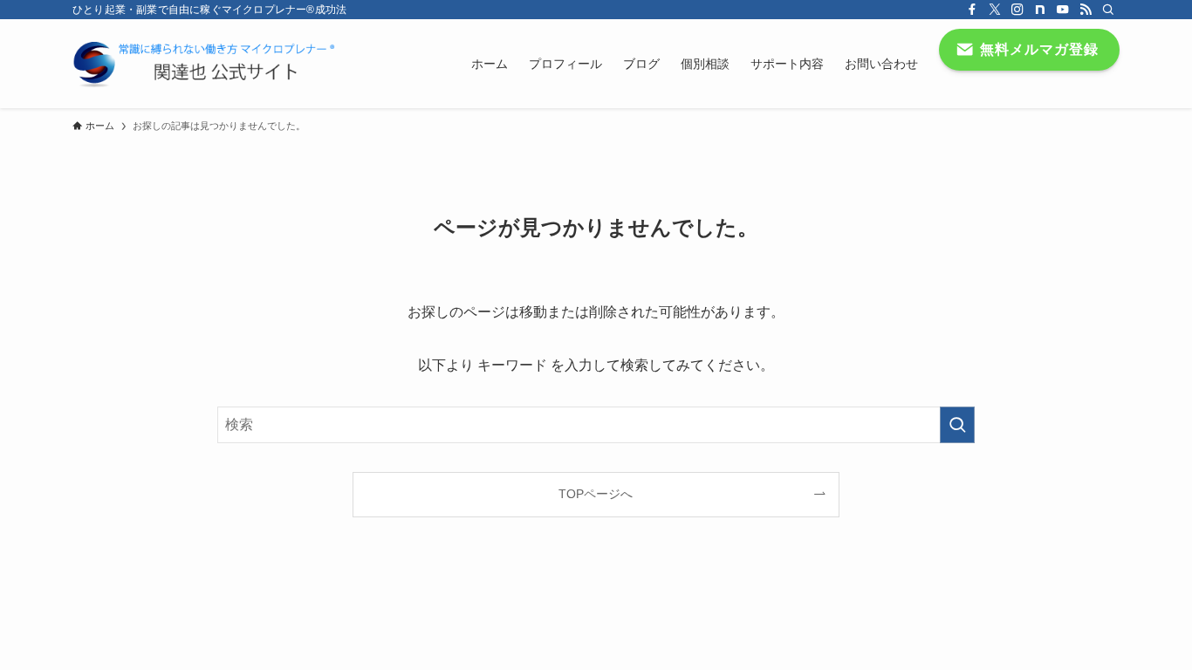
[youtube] (1063, 9)
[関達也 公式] (208, 63)
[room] (1040, 9)
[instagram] (1017, 9)
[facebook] (972, 9)
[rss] (1085, 9)
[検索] (1108, 9)
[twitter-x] (994, 9)
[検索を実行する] (957, 425)
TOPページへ (595, 494)
